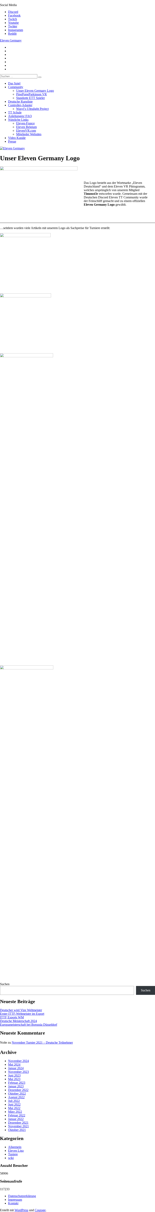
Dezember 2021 (18, 1122)
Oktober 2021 (17, 1130)
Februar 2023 (16, 1082)
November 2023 (18, 1071)
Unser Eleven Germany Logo (35, 90)
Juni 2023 (14, 1075)
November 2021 (18, 1126)
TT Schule (15, 112)
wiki (11, 1158)
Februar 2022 (16, 1115)
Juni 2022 (14, 1104)
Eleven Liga (16, 1150)
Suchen (4, 984)
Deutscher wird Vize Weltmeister (21, 1010)
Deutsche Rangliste (20, 101)
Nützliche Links (18, 119)
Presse (12, 141)
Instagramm (15, 30)
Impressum (15, 1199)
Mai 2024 (14, 1064)
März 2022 (15, 1111)
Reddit (12, 33)
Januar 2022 (16, 1119)
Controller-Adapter (20, 105)
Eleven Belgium (26, 127)
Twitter (12, 26)
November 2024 (18, 1061)
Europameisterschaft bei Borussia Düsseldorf (28, 1024)
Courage (40, 1210)
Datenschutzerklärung (22, 1196)
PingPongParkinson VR (31, 94)
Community (15, 87)
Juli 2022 (14, 1101)
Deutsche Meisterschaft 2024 (18, 1021)
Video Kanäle (17, 138)
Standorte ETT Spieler (30, 98)
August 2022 (16, 1097)
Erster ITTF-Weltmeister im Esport (22, 1013)
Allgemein (14, 1147)
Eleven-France (25, 123)
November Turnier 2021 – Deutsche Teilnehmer (42, 1042)
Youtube (13, 22)
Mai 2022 (14, 1108)
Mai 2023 (14, 1079)
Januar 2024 (16, 1068)
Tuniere (13, 1154)
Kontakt (13, 1203)
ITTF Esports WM (12, 1017)
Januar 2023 (16, 1086)
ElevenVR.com (26, 130)
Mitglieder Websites (28, 134)
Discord (13, 12)
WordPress (21, 1210)
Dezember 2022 (18, 1090)
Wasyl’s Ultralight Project (32, 108)
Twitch (12, 19)
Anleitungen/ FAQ (20, 116)
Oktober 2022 (17, 1093)
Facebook (14, 15)
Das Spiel (14, 83)
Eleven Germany (11, 40)
